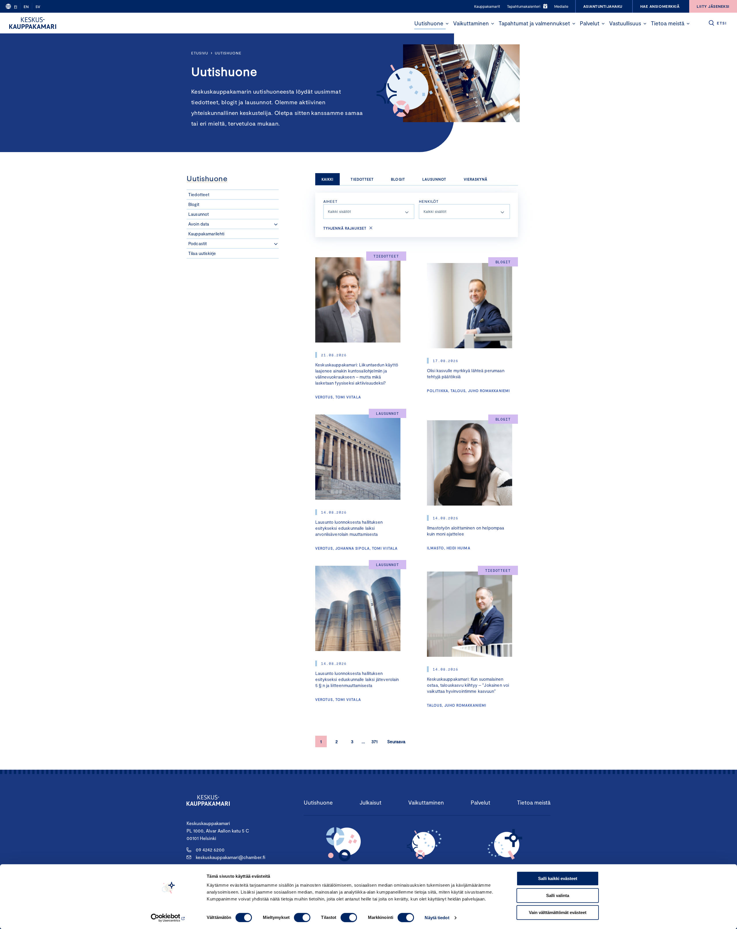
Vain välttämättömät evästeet (557, 912)
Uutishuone (428, 23)
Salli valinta (557, 895)
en (26, 6)
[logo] (32, 23)
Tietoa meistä (667, 23)
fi (15, 6)
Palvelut (589, 23)
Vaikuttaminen (471, 23)
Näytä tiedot (437, 917)
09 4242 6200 (210, 849)
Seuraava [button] (396, 741)
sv (37, 6)
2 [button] (336, 741)
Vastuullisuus (625, 23)
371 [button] (374, 741)
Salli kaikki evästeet (557, 878)
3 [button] (352, 741)
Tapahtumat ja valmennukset (534, 23)
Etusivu (199, 53)
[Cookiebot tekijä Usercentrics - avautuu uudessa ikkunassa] (168, 917)
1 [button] (321, 741)
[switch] (302, 917)
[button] (447, 23)
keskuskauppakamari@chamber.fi (230, 857)
